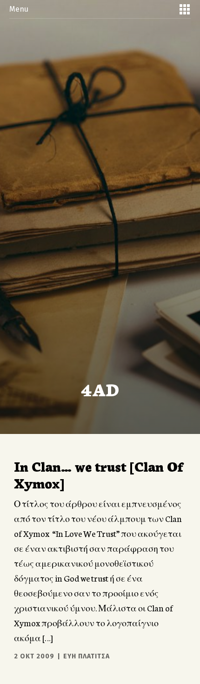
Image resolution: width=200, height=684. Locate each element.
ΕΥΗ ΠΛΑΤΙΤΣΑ (86, 656)
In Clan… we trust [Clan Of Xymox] (98, 474)
